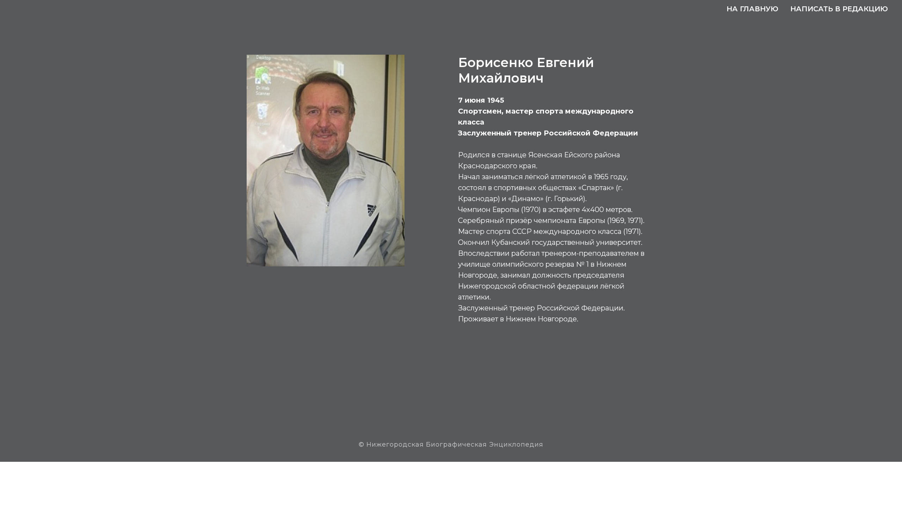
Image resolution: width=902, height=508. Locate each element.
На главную (752, 9)
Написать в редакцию (839, 9)
